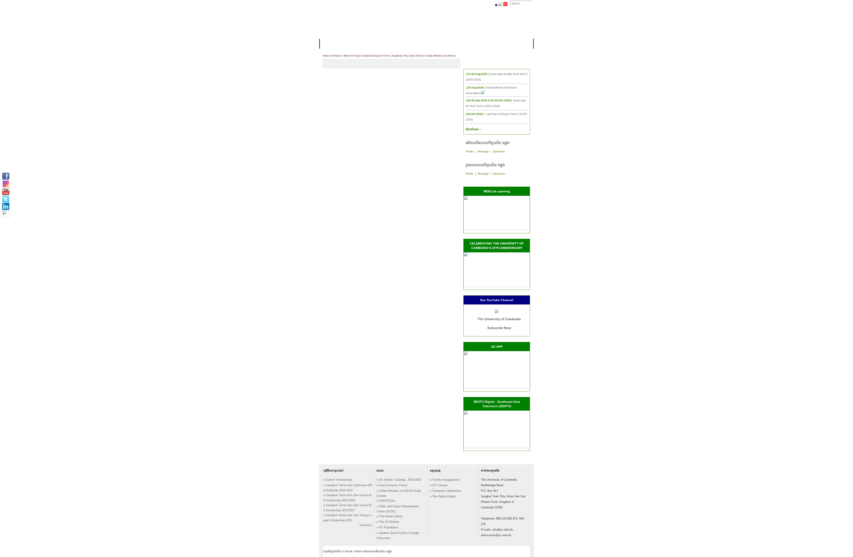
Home (326, 55)
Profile (469, 151)
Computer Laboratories (446, 490)
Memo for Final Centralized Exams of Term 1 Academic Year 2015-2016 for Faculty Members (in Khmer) (400, 55)
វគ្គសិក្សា (369, 43)
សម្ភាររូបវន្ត (346, 4)
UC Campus (440, 485)
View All (364, 525)
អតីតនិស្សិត (440, 43)
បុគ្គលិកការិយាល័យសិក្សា (374, 4)
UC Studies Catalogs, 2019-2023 (400, 479)
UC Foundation (388, 527)
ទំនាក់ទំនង (452, 4)
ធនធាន (385, 43)
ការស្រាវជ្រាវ (418, 43)
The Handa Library (391, 516)
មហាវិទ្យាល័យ (349, 43)
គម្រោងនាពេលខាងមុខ (468, 43)
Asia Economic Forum (393, 485)
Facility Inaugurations (446, 479)
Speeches (499, 151)
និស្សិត (400, 43)
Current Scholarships (339, 479)
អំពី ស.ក (328, 43)
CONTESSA (387, 500)
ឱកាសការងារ (403, 4)
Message (483, 151)
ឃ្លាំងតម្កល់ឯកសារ (428, 4)
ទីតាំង (468, 4)
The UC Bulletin (389, 521)
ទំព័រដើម (328, 4)
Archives (336, 55)
